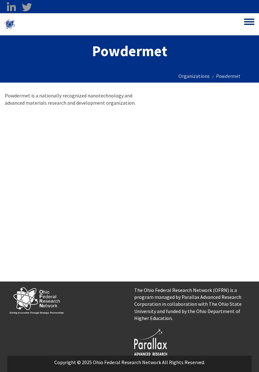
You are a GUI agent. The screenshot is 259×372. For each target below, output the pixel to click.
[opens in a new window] (150, 341)
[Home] (10, 24)
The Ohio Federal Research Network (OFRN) (181, 290)
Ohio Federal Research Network (52, 24)
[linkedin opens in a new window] (11, 7)
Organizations (194, 76)
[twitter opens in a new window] (26, 7)
